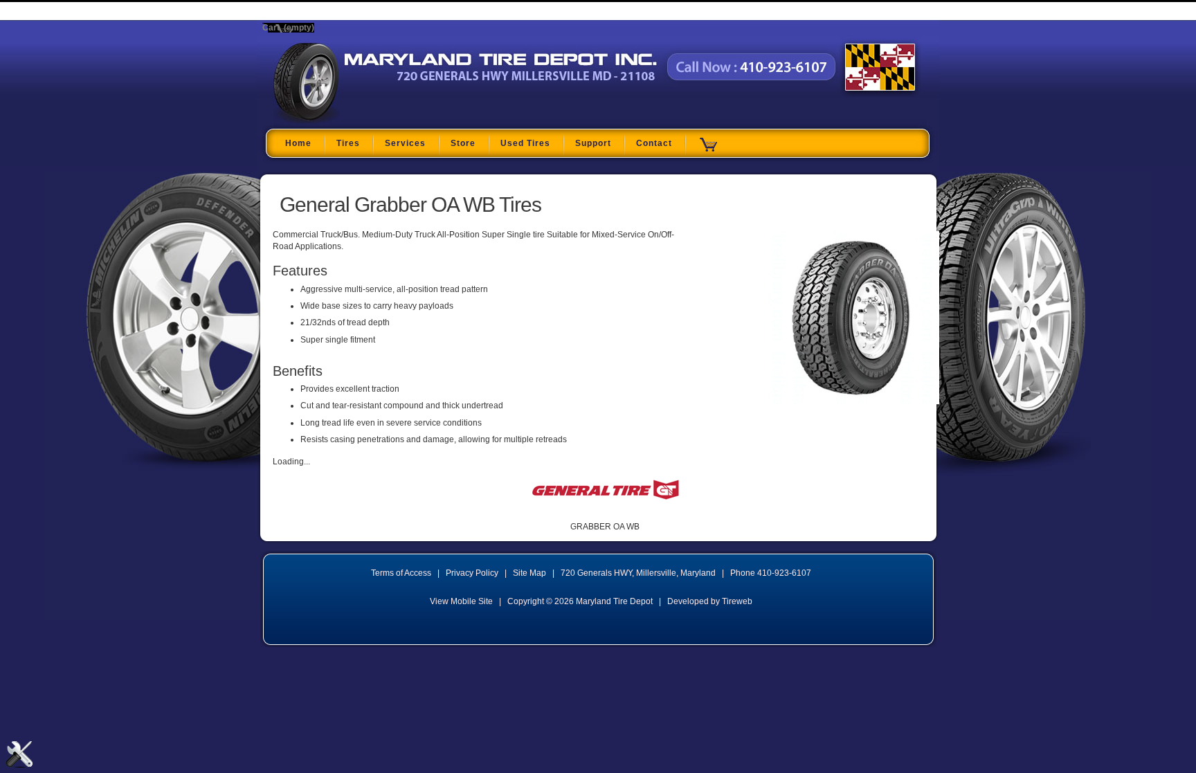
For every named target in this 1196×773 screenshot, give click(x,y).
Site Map (529, 573)
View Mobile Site (461, 601)
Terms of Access (401, 573)
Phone (770, 573)
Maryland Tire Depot (360, 120)
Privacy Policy (472, 573)
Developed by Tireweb (709, 601)
